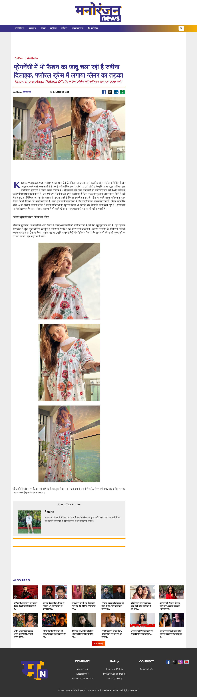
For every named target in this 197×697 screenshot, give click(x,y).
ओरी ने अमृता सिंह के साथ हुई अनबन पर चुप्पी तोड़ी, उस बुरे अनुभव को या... (23, 634)
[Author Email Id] (56, 511)
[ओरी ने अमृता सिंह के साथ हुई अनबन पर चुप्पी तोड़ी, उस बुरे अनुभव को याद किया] (25, 620)
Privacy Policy (114, 678)
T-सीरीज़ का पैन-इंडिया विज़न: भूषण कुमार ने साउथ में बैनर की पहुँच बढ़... (112, 634)
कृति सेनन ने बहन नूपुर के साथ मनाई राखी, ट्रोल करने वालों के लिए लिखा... (141, 606)
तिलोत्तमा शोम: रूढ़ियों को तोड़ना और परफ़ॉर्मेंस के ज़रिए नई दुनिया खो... (82, 634)
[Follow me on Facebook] (33, 92)
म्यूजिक (53, 28)
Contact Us (146, 668)
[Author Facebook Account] (60, 511)
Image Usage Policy (114, 673)
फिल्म (43, 28)
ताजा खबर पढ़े (98, 643)
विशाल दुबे (27, 92)
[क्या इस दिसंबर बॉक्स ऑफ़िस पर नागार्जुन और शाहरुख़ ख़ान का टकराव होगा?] (54, 592)
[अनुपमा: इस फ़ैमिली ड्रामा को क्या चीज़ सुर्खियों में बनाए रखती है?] (142, 620)
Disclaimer (82, 673)
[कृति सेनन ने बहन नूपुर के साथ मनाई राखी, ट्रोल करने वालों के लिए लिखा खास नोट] (142, 592)
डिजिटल (32, 28)
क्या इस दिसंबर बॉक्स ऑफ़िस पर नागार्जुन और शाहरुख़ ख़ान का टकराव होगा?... (53, 606)
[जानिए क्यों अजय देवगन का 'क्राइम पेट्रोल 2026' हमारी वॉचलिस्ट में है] (25, 592)
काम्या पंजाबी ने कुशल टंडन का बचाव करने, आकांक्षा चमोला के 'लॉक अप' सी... (170, 606)
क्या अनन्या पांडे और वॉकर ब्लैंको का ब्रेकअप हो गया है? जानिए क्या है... (171, 634)
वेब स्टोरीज (93, 28)
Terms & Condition (82, 678)
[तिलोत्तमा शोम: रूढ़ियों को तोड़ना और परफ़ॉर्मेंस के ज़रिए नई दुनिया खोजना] (84, 620)
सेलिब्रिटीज (32, 58)
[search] (181, 28)
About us (82, 668)
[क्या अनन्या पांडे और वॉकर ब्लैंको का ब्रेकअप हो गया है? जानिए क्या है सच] (171, 620)
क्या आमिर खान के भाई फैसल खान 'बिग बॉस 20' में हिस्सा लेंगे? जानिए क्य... (83, 606)
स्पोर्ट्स (64, 28)
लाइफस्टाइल (77, 28)
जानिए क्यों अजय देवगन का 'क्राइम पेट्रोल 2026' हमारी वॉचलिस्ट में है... (25, 606)
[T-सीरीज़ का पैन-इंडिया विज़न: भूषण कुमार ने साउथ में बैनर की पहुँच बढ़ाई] (113, 620)
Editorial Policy (114, 668)
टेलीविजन (19, 28)
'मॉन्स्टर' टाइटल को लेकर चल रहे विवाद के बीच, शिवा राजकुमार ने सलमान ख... (113, 606)
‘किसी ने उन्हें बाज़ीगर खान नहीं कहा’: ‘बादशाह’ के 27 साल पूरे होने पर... (54, 634)
